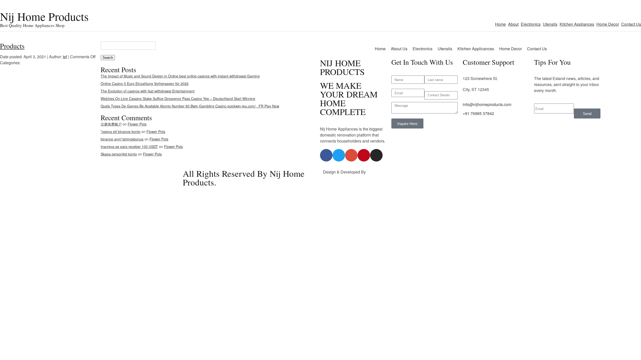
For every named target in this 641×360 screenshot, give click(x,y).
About (513, 24)
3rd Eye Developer (384, 172)
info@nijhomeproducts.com (487, 104)
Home (500, 24)
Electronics (531, 24)
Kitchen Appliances (577, 24)
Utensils (550, 24)
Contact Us (631, 24)
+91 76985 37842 (478, 113)
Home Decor (607, 24)
